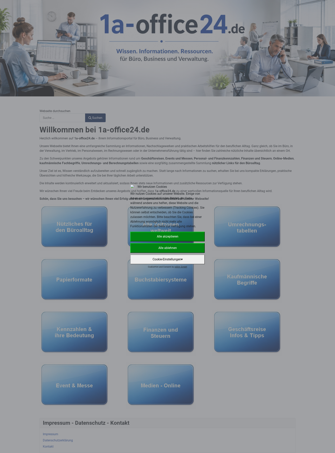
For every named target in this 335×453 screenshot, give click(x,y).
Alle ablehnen (167, 248)
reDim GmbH (180, 267)
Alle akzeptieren (167, 236)
